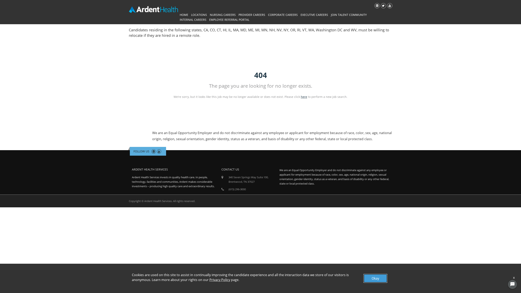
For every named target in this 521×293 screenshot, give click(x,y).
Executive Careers (314, 15)
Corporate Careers (283, 15)
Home (184, 15)
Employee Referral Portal (229, 20)
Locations (199, 15)
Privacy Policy (219, 280)
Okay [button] (375, 278)
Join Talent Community (349, 15)
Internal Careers (193, 20)
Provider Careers (252, 15)
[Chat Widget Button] (512, 284)
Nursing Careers (223, 15)
